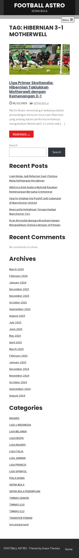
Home (69, 549)
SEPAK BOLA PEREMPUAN (24, 491)
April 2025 (15, 342)
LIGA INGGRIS (17, 445)
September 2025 (19, 309)
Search (13, 145)
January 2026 (17, 282)
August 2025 (17, 316)
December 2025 (19, 289)
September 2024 (19, 389)
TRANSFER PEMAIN (20, 518)
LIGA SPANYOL (18, 471)
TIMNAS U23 (16, 511)
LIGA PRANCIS (17, 465)
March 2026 (16, 269)
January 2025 (17, 362)
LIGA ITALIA (16, 451)
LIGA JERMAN (17, 458)
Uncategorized (18, 524)
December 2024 (19, 369)
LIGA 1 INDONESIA (20, 425)
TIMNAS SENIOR (19, 498)
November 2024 (19, 376)
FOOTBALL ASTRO (39, 5)
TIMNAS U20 (16, 504)
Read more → (21, 134)
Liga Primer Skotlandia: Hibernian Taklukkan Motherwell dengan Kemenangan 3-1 (31, 89)
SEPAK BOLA (41, 103)
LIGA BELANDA (18, 431)
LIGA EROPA (16, 438)
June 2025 (15, 329)
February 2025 (18, 356)
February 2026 (18, 276)
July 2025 (15, 322)
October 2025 (18, 302)
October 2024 (18, 382)
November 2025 (19, 296)
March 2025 (16, 349)
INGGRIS (14, 418)
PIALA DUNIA (17, 478)
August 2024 (17, 395)
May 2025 (15, 336)
